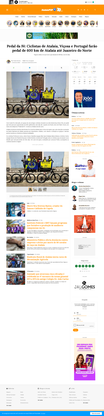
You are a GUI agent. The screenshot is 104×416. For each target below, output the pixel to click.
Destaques (73, 16)
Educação (54, 16)
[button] (80, 271)
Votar (75, 330)
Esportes (47, 16)
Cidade (16, 16)
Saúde (60, 16)
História (23, 16)
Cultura (66, 16)
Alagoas (87, 16)
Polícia (80, 16)
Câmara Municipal (32, 16)
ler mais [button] (43, 413)
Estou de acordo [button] (96, 413)
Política (40, 16)
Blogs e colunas (78, 182)
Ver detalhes (85, 269)
